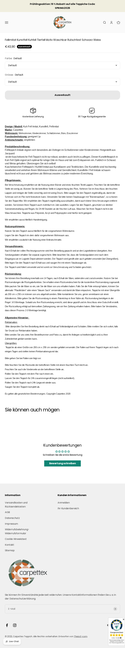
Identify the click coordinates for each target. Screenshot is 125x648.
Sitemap (10, 550)
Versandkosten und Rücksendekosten (16, 504)
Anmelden (64, 502)
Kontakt (9, 545)
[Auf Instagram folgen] (15, 625)
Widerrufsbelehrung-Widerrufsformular (17, 531)
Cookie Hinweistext (16, 539)
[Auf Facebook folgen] (7, 625)
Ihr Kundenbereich (68, 508)
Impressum (11, 524)
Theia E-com (80, 636)
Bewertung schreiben (62, 463)
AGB (7, 512)
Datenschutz (12, 518)
